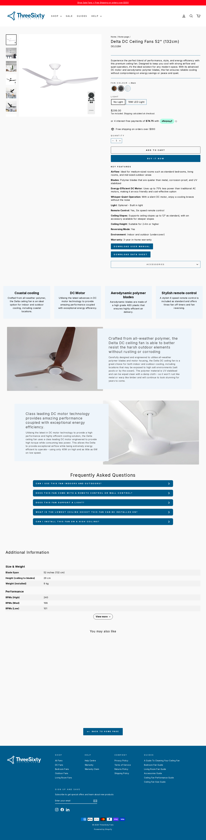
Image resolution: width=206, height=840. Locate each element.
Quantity (118, 136)
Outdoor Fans (61, 773)
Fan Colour (123, 83)
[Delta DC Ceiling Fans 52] (25, 704)
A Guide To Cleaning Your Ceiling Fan (162, 761)
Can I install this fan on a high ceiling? (67, 522)
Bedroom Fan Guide (153, 765)
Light (115, 97)
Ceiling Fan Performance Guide (159, 778)
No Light (118, 102)
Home (113, 37)
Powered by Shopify (103, 829)
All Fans (59, 761)
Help (95, 16)
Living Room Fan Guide (155, 769)
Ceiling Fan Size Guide (155, 782)
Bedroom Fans (62, 769)
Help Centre (90, 761)
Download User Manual (132, 246)
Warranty (89, 765)
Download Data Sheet (131, 254)
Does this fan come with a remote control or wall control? (84, 493)
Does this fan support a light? (60, 502)
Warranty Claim (92, 769)
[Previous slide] (7, 299)
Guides (82, 16)
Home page (123, 37)
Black (121, 88)
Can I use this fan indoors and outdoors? (69, 483)
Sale (69, 16)
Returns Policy (121, 769)
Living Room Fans (63, 778)
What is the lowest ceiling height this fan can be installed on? (87, 512)
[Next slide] (199, 299)
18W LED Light (136, 102)
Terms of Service (122, 765)
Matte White (127, 88)
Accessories (156, 264)
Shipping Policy (121, 773)
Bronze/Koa (114, 88)
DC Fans (59, 765)
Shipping (128, 113)
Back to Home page (105, 732)
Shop (55, 16)
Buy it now (155, 158)
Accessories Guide (153, 773)
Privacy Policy (121, 761)
